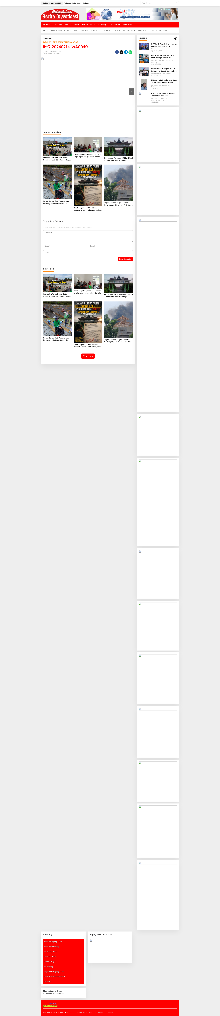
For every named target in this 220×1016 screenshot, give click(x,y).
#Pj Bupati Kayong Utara (54, 972)
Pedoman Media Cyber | (84, 1012)
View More (88, 356)
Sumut (58, 53)
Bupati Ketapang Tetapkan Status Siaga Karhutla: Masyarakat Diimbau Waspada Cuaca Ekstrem (162, 56)
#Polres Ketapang (51, 947)
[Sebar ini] (117, 52)
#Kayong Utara (50, 952)
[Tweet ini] (121, 52)
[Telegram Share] (126, 52)
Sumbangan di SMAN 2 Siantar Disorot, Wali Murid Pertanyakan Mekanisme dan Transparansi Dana (87, 209)
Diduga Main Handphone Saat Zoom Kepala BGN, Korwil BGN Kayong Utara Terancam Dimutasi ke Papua (164, 81)
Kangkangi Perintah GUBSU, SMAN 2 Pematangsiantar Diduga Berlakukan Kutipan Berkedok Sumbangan (118, 159)
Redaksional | (99, 1012)
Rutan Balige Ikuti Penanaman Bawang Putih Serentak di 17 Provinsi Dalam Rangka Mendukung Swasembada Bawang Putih (56, 202)
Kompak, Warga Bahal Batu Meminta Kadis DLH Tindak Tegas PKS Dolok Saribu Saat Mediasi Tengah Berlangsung (57, 159)
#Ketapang (48, 967)
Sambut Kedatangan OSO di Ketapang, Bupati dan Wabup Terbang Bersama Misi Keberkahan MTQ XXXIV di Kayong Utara (164, 70)
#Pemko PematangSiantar (54, 977)
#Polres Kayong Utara (53, 942)
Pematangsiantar (49, 53)
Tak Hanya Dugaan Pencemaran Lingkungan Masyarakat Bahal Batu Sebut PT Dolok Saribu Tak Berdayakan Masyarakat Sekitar (87, 155)
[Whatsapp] (130, 52)
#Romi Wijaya (49, 962)
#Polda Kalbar (50, 957)
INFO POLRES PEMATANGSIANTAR (60, 42)
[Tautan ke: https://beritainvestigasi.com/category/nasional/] (175, 38)
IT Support (109, 1012)
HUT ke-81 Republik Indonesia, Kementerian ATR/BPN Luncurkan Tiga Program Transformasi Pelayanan (164, 45)
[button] (176, 3)
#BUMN (47, 981)
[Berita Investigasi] (60, 14)
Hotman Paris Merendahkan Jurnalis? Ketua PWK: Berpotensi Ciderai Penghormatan (163, 94)
